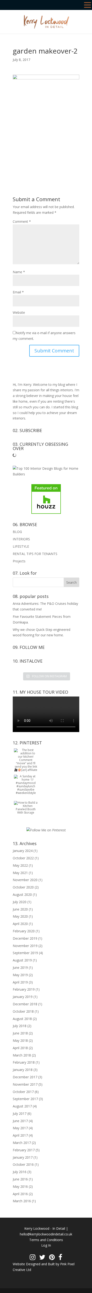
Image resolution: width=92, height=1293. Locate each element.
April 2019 (20, 982)
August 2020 (22, 894)
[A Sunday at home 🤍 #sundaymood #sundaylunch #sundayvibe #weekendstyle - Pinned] (26, 793)
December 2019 (25, 938)
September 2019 (25, 953)
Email (18, 292)
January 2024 (23, 850)
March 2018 (22, 1055)
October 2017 (23, 1091)
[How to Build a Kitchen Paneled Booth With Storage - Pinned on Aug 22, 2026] (26, 812)
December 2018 (25, 1004)
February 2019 (24, 989)
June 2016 (20, 1179)
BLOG (17, 531)
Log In (46, 1245)
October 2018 (23, 1011)
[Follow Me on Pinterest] (46, 830)
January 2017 (23, 1157)
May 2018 (20, 1040)
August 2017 (22, 1106)
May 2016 (20, 1186)
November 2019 (25, 945)
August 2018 (22, 1018)
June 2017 (20, 1121)
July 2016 (19, 1172)
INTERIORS (21, 539)
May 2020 (20, 916)
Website (19, 312)
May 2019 (20, 975)
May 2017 (20, 1128)
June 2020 (20, 909)
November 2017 (25, 1084)
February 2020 (24, 931)
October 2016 (23, 1164)
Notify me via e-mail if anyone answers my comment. (44, 336)
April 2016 (20, 1194)
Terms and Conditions (46, 1240)
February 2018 (24, 1062)
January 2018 (23, 1069)
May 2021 (20, 872)
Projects (19, 561)
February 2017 (24, 1150)
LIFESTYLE (21, 546)
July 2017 (19, 1113)
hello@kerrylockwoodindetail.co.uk (46, 1234)
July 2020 (19, 902)
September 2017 (25, 1099)
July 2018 (19, 1026)
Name (19, 272)
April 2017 (20, 1135)
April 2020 (20, 923)
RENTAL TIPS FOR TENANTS (35, 553)
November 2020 (25, 880)
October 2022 (23, 858)
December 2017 (25, 1077)
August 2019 (22, 960)
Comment (22, 221)
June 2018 (20, 1033)
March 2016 (22, 1201)
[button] (87, 5)
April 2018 (20, 1048)
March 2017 (22, 1142)
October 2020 (23, 887)
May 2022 (20, 865)
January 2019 (23, 996)
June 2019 (20, 967)
